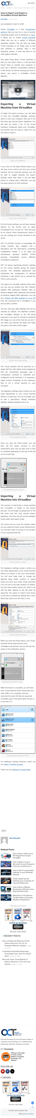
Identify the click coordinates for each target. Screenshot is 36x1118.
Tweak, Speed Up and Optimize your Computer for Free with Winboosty (23, 881)
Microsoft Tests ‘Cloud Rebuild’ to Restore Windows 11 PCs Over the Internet (16, 961)
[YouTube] (3, 1071)
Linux (33, 35)
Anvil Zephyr (30, 1114)
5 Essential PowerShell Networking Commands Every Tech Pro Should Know (16, 953)
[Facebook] (8, 1071)
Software (9, 8)
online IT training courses (13, 764)
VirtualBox (11, 29)
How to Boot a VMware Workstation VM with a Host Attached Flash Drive (23, 889)
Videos (4, 830)
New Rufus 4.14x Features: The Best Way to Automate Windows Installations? (23, 897)
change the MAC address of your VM (20, 298)
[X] (12, 1071)
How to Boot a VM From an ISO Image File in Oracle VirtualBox (23, 856)
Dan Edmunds (14, 838)
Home (2, 8)
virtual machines (28, 38)
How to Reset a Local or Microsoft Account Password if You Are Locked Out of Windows (24, 865)
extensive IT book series (21, 770)
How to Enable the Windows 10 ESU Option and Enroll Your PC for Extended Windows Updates (16, 943)
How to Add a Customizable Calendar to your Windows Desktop (23, 872)
